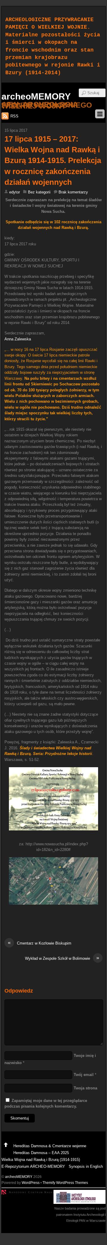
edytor (14, 192)
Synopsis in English (86, 1166)
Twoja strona (85, 1088)
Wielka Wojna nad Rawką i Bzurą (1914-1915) (40, 1159)
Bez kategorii (39, 192)
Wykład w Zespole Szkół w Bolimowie (62, 958)
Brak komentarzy (73, 192)
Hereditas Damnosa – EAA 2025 (41, 1153)
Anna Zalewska (17, 339)
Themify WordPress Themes (65, 1182)
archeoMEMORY (18, 1177)
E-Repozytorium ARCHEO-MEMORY (33, 1166)
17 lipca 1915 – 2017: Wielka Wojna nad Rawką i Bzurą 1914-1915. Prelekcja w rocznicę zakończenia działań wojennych (52, 160)
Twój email (84, 1074)
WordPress (31, 1182)
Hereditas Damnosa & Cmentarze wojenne (49, 1146)
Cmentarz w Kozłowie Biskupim (39, 942)
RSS (14, 116)
